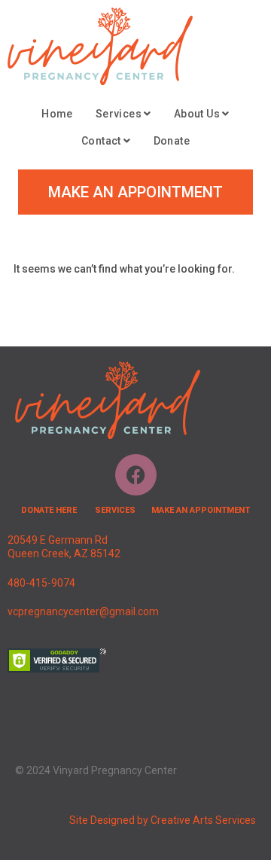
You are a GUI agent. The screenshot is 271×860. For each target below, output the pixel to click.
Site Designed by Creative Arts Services (162, 820)
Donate (172, 141)
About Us (198, 114)
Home (57, 114)
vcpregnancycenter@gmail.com (83, 611)
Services (120, 114)
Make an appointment (200, 510)
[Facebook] (136, 475)
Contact (102, 141)
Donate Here (49, 510)
